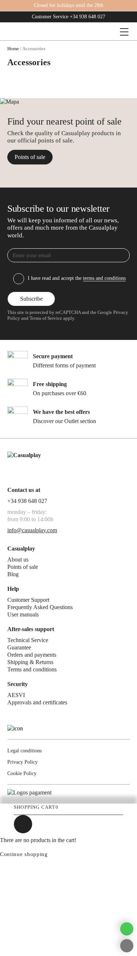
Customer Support (28, 600)
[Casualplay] (46, 31)
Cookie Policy (22, 773)
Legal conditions (24, 750)
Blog (13, 574)
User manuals (23, 614)
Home (13, 48)
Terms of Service (46, 318)
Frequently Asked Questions (40, 607)
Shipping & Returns (30, 662)
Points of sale (30, 157)
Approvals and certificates (37, 702)
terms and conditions (104, 278)
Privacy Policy (22, 762)
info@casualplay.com (32, 530)
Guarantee (19, 647)
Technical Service (27, 640)
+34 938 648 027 (87, 16)
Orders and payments (31, 655)
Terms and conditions (32, 669)
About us (17, 559)
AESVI (16, 695)
